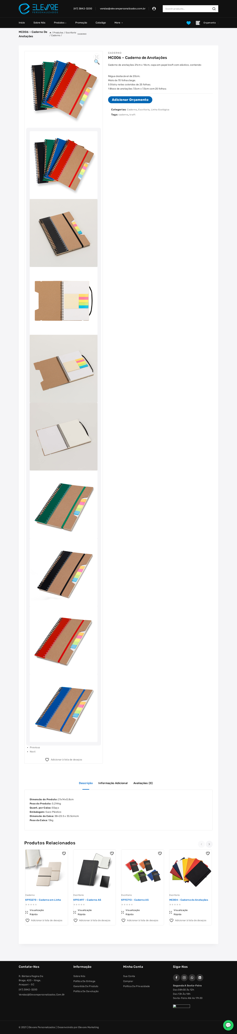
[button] (97, 57)
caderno (123, 114)
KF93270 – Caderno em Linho (43, 899)
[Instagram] (184, 977)
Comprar (128, 981)
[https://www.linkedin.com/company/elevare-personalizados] (199, 977)
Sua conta (129, 976)
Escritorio (144, 109)
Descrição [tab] (86, 783)
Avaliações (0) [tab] (143, 783)
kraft (132, 114)
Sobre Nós (39, 22)
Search (215, 8)
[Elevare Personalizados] (38, 8)
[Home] (50, 32)
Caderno (82, 34)
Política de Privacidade (136, 986)
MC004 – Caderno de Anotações (188, 899)
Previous (35, 747)
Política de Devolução (86, 991)
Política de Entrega (84, 981)
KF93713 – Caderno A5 (135, 899)
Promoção (81, 22)
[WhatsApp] (192, 977)
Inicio (22, 22)
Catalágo (101, 22)
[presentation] (202, 844)
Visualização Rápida (37, 912)
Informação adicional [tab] (113, 783)
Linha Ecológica (160, 109)
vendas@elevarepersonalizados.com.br (42, 994)
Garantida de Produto (85, 986)
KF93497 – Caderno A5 (87, 899)
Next (32, 751)
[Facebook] (176, 977)
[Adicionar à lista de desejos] (64, 853)
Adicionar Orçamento (130, 100)
